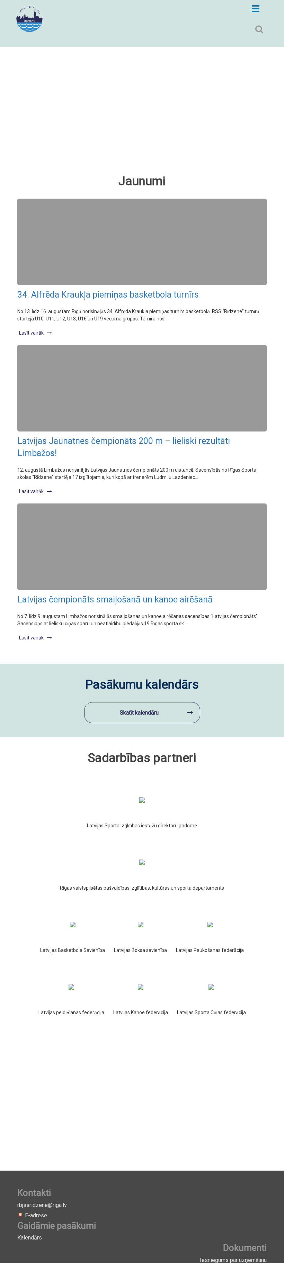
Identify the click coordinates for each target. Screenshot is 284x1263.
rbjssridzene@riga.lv (42, 1205)
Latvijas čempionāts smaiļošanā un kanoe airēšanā (115, 599)
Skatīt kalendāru (139, 712)
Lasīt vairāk (31, 333)
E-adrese (35, 1215)
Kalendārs (29, 1237)
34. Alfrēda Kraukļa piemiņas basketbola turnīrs (108, 295)
